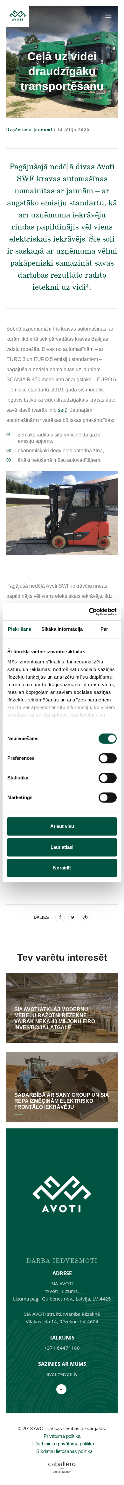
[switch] (108, 758)
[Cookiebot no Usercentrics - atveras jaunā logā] (89, 612)
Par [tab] (104, 629)
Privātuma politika (62, 1436)
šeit (62, 410)
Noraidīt (62, 867)
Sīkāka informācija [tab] (62, 629)
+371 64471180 (62, 1348)
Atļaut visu (62, 826)
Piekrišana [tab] (19, 629)
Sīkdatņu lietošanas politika (64, 1451)
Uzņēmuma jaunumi (29, 130)
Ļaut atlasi (62, 847)
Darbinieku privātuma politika (64, 1443)
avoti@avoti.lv (62, 1374)
